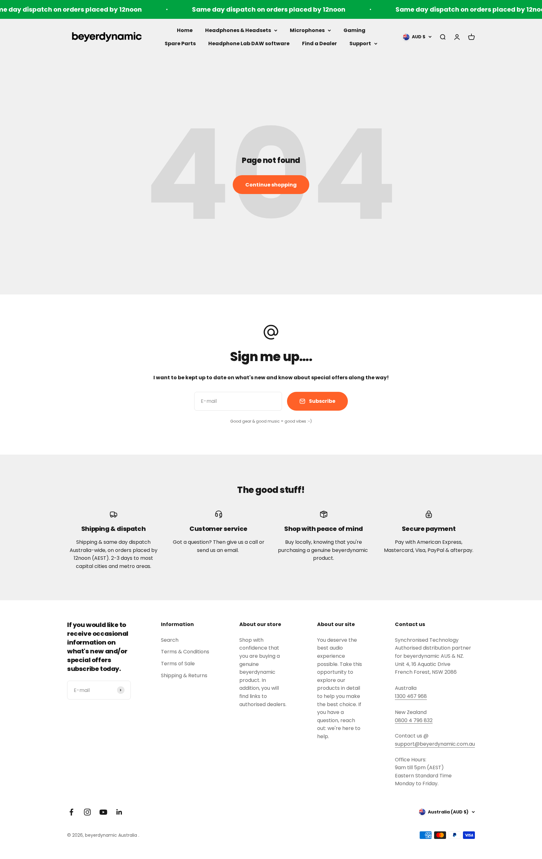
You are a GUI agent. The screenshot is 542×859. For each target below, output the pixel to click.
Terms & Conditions (185, 651)
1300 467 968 (411, 696)
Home (185, 30)
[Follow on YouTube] (103, 812)
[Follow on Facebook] (71, 812)
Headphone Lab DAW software (249, 43)
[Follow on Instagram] (87, 812)
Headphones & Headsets (238, 30)
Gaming (354, 30)
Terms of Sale (178, 663)
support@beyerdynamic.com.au (435, 744)
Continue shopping (271, 184)
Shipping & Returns (184, 675)
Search (169, 640)
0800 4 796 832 (414, 720)
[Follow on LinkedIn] (119, 812)
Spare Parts (180, 43)
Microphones (307, 30)
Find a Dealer (319, 43)
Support (360, 43)
